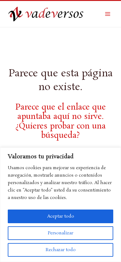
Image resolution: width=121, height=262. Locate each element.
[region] (60, 204)
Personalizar (60, 233)
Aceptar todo (60, 216)
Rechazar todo (61, 250)
